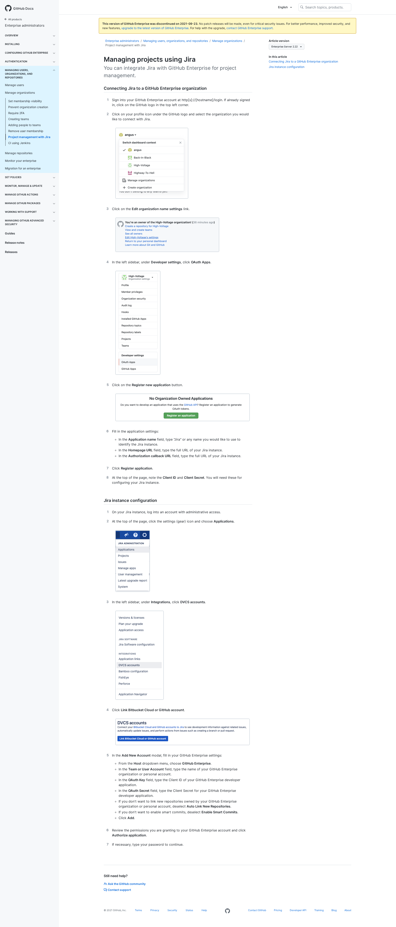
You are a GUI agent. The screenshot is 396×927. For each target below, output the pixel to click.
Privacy (154, 910)
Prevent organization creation (28, 107)
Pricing (278, 910)
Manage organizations (227, 41)
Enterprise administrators (24, 25)
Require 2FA (16, 113)
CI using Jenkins (19, 143)
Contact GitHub (257, 910)
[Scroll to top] (387, 918)
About (347, 910)
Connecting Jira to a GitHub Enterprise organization (303, 61)
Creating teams (18, 119)
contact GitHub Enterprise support (249, 28)
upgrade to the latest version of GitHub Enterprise (155, 28)
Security (172, 910)
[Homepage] (227, 911)
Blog (334, 910)
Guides (10, 233)
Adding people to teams (24, 125)
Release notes (15, 242)
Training (319, 910)
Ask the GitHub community (127, 884)
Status (189, 910)
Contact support (119, 890)
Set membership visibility (25, 101)
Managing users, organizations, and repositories (175, 41)
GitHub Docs (23, 8)
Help (204, 910)
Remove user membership (25, 131)
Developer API (298, 910)
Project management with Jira (29, 137)
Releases (11, 252)
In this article (278, 56)
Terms (138, 910)
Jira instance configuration (286, 67)
